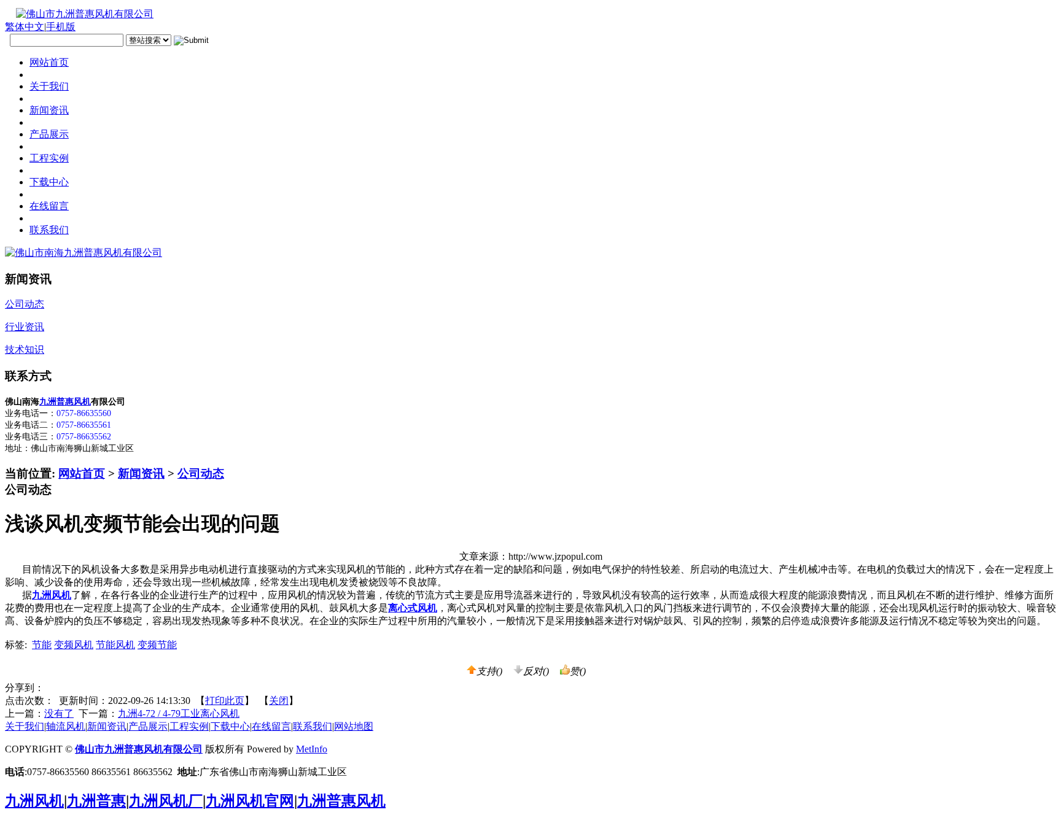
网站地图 (353, 726)
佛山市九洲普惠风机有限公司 (139, 749)
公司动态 (200, 473)
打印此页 (224, 700)
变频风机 (73, 644)
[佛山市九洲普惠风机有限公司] (79, 14)
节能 (42, 644)
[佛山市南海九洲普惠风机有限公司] (83, 252)
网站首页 (81, 473)
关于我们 (24, 726)
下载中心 (230, 726)
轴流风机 (65, 726)
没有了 (59, 713)
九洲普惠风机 (65, 401)
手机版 (61, 26)
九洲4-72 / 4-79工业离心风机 (178, 713)
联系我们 (312, 726)
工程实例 (189, 726)
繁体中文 (24, 26)
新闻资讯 (141, 473)
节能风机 (115, 644)
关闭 (279, 700)
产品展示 (148, 726)
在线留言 (271, 726)
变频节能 (157, 644)
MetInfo (311, 749)
